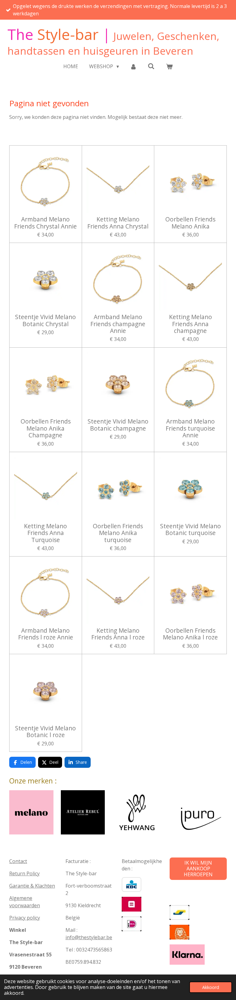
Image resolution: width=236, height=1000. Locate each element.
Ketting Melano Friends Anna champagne (190, 324)
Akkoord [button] (210, 987)
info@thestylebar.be (88, 937)
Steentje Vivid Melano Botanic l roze (45, 732)
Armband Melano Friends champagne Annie (117, 324)
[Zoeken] (151, 66)
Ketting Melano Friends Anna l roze (118, 634)
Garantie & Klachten (32, 885)
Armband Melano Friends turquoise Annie (190, 428)
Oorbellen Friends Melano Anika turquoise (118, 533)
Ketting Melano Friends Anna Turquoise (45, 533)
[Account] (133, 66)
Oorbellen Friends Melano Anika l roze (190, 634)
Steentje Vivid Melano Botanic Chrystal (45, 320)
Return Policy (24, 873)
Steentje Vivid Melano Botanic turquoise (190, 530)
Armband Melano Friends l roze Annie (45, 634)
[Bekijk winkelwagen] (169, 66)
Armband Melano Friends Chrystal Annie (45, 223)
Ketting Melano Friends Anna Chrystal (117, 223)
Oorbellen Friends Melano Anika (190, 223)
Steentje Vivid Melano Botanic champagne (118, 425)
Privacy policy (24, 917)
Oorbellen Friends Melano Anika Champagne (46, 428)
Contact (18, 861)
